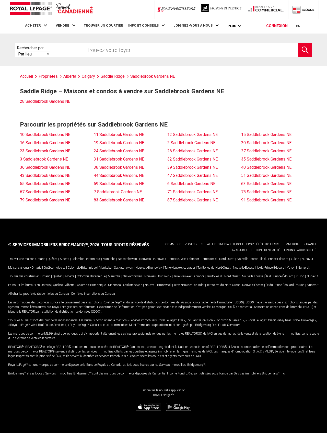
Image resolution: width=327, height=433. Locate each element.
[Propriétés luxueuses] (221, 9)
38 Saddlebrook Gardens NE (119, 167)
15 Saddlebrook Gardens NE (266, 134)
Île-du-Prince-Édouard (274, 259)
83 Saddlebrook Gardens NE (119, 200)
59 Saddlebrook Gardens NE (119, 183)
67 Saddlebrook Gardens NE (45, 191)
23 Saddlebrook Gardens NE (45, 151)
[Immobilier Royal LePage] (51, 9)
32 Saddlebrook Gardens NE (192, 159)
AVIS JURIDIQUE (242, 250)
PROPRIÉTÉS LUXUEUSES (262, 244)
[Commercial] (266, 9)
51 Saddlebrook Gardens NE (266, 175)
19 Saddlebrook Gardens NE (119, 142)
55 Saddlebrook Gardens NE (45, 183)
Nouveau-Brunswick (152, 259)
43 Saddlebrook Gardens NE (45, 175)
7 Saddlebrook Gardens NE (118, 191)
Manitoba (109, 259)
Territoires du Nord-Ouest (218, 259)
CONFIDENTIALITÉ (268, 250)
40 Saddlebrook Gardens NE (266, 167)
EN (298, 26)
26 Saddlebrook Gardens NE (192, 151)
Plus (232, 26)
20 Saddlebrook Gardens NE (266, 142)
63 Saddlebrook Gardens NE (266, 183)
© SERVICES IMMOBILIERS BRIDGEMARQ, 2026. (54, 244)
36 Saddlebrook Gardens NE (45, 167)
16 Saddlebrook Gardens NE (45, 142)
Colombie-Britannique (86, 259)
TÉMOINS (288, 250)
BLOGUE (238, 244)
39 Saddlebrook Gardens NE (192, 167)
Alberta (64, 259)
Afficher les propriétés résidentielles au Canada (38, 293)
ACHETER (33, 25)
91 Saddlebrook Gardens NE (266, 200)
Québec (52, 259)
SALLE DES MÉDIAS (218, 244)
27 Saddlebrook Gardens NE (266, 151)
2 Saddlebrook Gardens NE (191, 142)
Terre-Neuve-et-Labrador (183, 259)
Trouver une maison (21, 259)
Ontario (40, 259)
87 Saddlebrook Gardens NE (192, 200)
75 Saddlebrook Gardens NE (266, 191)
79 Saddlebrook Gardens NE (45, 200)
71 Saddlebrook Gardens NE (192, 191)
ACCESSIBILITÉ (306, 250)
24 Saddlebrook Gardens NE (119, 151)
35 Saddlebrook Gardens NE (266, 159)
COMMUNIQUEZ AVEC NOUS (184, 244)
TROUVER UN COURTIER (103, 25)
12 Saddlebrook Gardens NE (192, 134)
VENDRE (62, 25)
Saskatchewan (127, 259)
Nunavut (307, 259)
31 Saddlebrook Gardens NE (119, 159)
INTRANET (309, 244)
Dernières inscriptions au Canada (93, 293)
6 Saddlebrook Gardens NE (191, 183)
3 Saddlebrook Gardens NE (44, 159)
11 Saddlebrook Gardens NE (119, 134)
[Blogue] (303, 9)
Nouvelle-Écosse (247, 259)
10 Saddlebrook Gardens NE (45, 134)
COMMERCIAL (291, 244)
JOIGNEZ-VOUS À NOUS (193, 25)
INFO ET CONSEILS (143, 25)
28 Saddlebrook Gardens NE (45, 101)
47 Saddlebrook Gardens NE (192, 175)
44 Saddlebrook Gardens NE (119, 175)
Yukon (295, 259)
